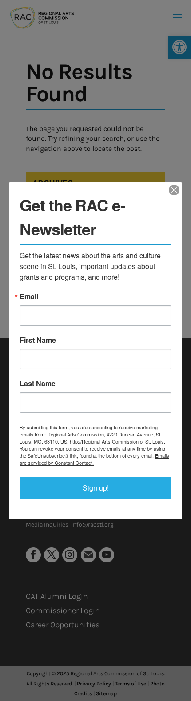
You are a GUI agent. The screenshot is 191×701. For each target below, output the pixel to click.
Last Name (38, 383)
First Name (38, 340)
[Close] (174, 190)
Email (29, 296)
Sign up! (96, 488)
